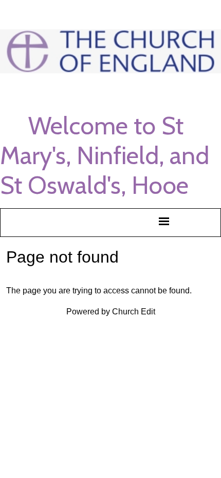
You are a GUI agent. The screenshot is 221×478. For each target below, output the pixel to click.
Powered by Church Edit (110, 311)
